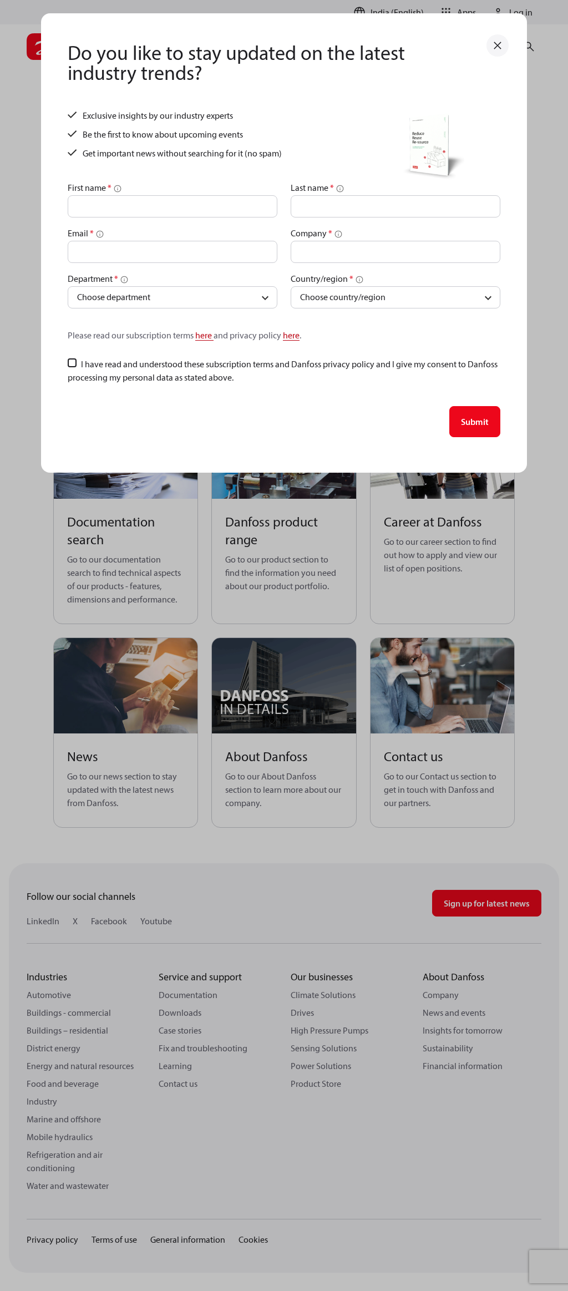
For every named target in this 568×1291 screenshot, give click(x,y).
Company (311, 233)
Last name (312, 187)
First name (89, 187)
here (204, 335)
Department (93, 278)
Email (81, 233)
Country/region (322, 278)
